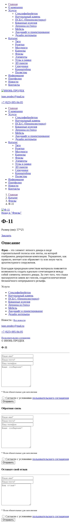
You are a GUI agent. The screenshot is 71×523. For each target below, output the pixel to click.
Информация (16, 75)
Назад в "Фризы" (11, 212)
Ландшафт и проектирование (32, 32)
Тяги (18, 41)
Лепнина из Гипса (26, 25)
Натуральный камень (27, 16)
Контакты (14, 84)
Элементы (21, 56)
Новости (13, 81)
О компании (15, 7)
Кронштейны (23, 69)
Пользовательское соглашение (15, 337)
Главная (13, 4)
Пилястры (21, 72)
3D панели (21, 63)
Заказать (6, 235)
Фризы (19, 53)
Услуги (12, 10)
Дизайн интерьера (26, 35)
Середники (21, 66)
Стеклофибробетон (26, 13)
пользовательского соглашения (50, 398)
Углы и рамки (23, 60)
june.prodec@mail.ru (12, 96)
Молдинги (21, 47)
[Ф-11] (5, 209)
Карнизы (20, 50)
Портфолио (15, 78)
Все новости (19, 320)
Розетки (19, 44)
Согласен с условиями (37, 398)
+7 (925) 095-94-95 (12, 102)
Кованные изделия (26, 22)
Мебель (19, 29)
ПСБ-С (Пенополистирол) (30, 19)
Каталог (13, 38)
